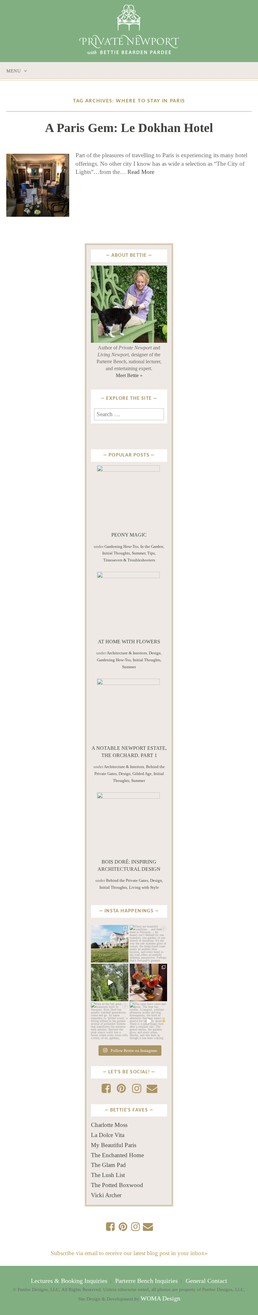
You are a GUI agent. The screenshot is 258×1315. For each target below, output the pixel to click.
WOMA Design (160, 1298)
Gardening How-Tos (121, 546)
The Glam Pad (108, 1165)
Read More (140, 172)
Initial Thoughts (116, 553)
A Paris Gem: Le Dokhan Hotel (129, 128)
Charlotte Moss (109, 1125)
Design (155, 653)
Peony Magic (129, 534)
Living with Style (144, 887)
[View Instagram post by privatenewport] (124, 958)
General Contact (205, 1281)
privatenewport (109, 931)
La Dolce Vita (107, 1135)
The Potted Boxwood (117, 1185)
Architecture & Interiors (127, 653)
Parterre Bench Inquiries (146, 1281)
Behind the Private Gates (127, 880)
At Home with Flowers (129, 641)
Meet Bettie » (129, 375)
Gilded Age (142, 773)
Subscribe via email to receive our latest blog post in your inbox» (129, 1253)
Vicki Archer (106, 1195)
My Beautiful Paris (113, 1145)
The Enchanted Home (117, 1155)
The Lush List (108, 1175)
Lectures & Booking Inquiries (70, 1281)
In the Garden (151, 546)
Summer (138, 553)
